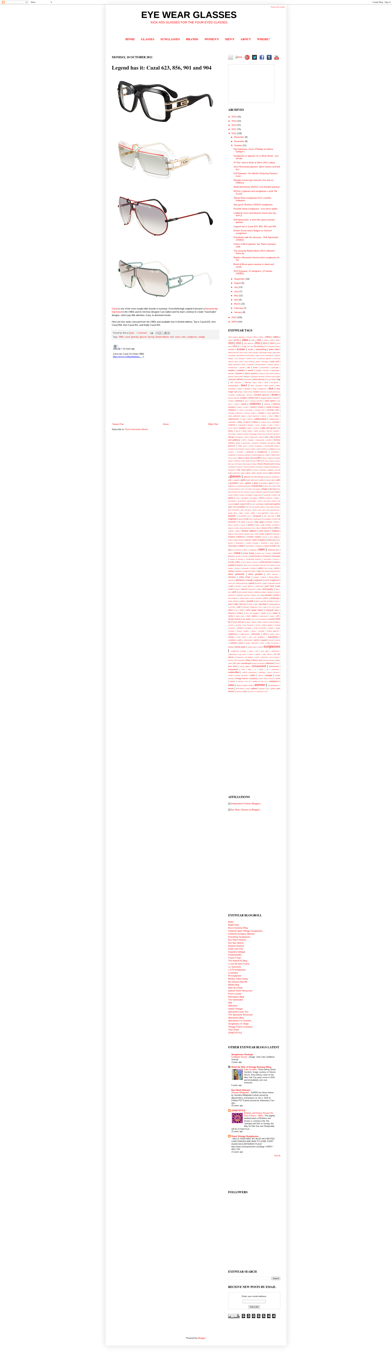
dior (266, 437)
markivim (264, 543)
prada (276, 595)
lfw (270, 528)
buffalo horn (253, 398)
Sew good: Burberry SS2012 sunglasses (253, 204)
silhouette (255, 634)
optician (231, 580)
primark (259, 598)
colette (249, 419)
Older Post (213, 424)
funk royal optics (244, 470)
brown (275, 394)
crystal (242, 428)
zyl (266, 691)
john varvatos (246, 510)
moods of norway (236, 559)
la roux (242, 522)
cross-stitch (232, 428)
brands (232, 395)
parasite (272, 583)
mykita (231, 565)
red (238, 607)
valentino (262, 672)
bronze (249, 395)
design (231, 437)
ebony (238, 443)
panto (251, 583)
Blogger (201, 1338)
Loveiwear (233, 973)
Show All (277, 1156)
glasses (143, 337)
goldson (262, 480)
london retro (249, 534)
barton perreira (251, 373)
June (236, 291)
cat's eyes (270, 400)
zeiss (245, 691)
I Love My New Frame (239, 964)
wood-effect (240, 688)
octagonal (246, 571)
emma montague (255, 446)
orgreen (258, 580)
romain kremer (234, 619)
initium (276, 498)
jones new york (259, 510)
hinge (264, 489)
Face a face (232, 458)
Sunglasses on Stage (238, 1023)
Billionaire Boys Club (253, 382)
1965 (230, 340)
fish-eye (231, 464)
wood (230, 688)
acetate (241, 349)
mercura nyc (273, 550)
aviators (241, 370)
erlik (258, 449)
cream (276, 425)
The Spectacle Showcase (240, 1014)
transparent (233, 669)
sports (256, 640)
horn (277, 492)
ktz (251, 519)
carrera (238, 400)
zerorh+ (252, 691)
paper (265, 583)
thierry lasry (257, 660)
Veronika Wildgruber (240, 1092)
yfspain (261, 688)
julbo (241, 513)
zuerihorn (259, 691)
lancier (276, 522)
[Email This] (156, 332)
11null (249, 337)
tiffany (278, 660)
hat (274, 486)
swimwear (275, 651)
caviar (236, 404)
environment (239, 449)
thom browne (269, 660)
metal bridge (248, 553)
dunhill (269, 440)
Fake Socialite (250, 1069)
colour (255, 422)
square (264, 640)
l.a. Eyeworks (234, 967)
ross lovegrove (261, 619)
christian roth (273, 410)
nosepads (245, 568)
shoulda (261, 631)
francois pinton (249, 467)
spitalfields (232, 640)
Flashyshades (235, 954)
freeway (259, 467)
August (237, 283)
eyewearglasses (258, 455)
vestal (230, 675)
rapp (255, 604)
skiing (230, 637)
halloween (232, 486)
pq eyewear (266, 595)
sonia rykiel (241, 637)
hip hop (151, 337)
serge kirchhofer (259, 628)
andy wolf (274, 361)
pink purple (242, 592)
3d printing (258, 346)
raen (230, 604)
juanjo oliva (232, 513)
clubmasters (233, 419)
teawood (239, 657)
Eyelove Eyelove (236, 946)
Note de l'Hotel (235, 988)
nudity (260, 568)
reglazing (253, 607)
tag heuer (242, 654)
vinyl (260, 678)
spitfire (239, 640)
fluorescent (269, 464)
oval (229, 583)
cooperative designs (245, 425)
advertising (261, 349)
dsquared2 (260, 440)
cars (246, 401)
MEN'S (229, 39)
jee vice (232, 507)
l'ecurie (274, 519)
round (271, 619)
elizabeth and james (267, 443)
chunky (261, 413)
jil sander (256, 507)
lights (238, 531)
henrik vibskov (234, 489)
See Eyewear (248, 625)
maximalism (249, 546)
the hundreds (240, 660)
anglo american (234, 364)
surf (256, 651)
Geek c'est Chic (235, 949)
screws (231, 625)
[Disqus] (165, 381)
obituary (239, 571)
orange (249, 580)
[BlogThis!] (159, 332)
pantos (258, 583)
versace (276, 672)
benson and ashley (273, 376)
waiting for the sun (260, 681)
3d (252, 346)
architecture (232, 367)
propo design (233, 601)
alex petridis (253, 352)
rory (252, 619)
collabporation (274, 419)
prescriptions (233, 598)
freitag (266, 467)
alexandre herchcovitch (245, 355)
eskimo (264, 449)
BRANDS (192, 39)
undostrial (275, 669)
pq (258, 595)
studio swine (252, 647)
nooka (237, 568)
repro (265, 607)
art (248, 367)
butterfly (276, 398)
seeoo (257, 625)
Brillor (231, 922)
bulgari (269, 398)
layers (243, 525)
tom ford (232, 666)
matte (241, 546)
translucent (274, 666)
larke (230, 525)
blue (271, 388)
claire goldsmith (273, 413)
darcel (238, 431)
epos (247, 449)
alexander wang (265, 352)
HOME (130, 39)
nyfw (270, 568)
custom (256, 428)
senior (240, 628)
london (240, 534)
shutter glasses (273, 631)
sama (265, 622)
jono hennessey (273, 510)
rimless (240, 613)
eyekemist (275, 452)
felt (243, 461)
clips (277, 416)
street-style (240, 647)
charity (261, 407)
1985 (253, 340)
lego (257, 525)
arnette (242, 367)
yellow (254, 688)
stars (262, 643)
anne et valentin (248, 364)
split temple (248, 640)
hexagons (257, 489)
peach (237, 589)
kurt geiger (267, 519)
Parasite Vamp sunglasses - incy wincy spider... (256, 208)
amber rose (251, 358)
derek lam (262, 434)
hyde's (274, 495)
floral (260, 464)
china (241, 410)
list (236, 534)
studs (260, 647)
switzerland (232, 654)
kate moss (274, 513)
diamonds (254, 437)
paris (231, 586)
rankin (250, 604)
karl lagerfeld (263, 513)
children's (232, 410)
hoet (252, 492)
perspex (252, 589)
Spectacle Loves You (238, 1012)
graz (241, 483)
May (236, 295)
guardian (264, 483)
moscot (276, 559)
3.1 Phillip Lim (244, 346)
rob (269, 613)
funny (256, 470)
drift (244, 440)
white (231, 685)
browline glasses (261, 395)
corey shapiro (261, 425)
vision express (269, 678)
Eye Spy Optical (235, 943)
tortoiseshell (259, 666)
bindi (266, 382)
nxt (266, 568)
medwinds (253, 550)
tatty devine (267, 654)
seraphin (248, 628)
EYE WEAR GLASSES (189, 15)
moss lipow (246, 562)
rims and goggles (252, 613)
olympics (232, 577)
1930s (254, 337)
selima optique (267, 625)
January (238, 312)
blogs (255, 389)
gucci (271, 483)
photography (268, 589)
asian (255, 367)
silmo (265, 634)
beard (277, 373)
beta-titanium (259, 379)
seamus (238, 625)
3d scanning (269, 346)
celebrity (267, 404)
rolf (277, 616)
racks (277, 601)
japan (236, 504)
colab (243, 419)
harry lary (267, 486)
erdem (253, 449)
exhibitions (272, 449)
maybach (259, 546)
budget (244, 398)
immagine (253, 498)
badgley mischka (262, 370)
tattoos (257, 654)
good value (271, 480)
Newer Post (118, 424)
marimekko (240, 543)
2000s (266, 340)
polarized (231, 595)
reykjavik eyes (272, 610)
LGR (275, 528)
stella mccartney (272, 643)
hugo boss (258, 495)
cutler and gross (268, 428)
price (252, 598)
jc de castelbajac (257, 504)
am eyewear (240, 358)
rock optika (252, 616)
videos (260, 675)
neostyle (255, 565)
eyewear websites (244, 455)
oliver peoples (255, 574)
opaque (256, 577)
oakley (231, 571)
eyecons (250, 452)
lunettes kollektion (236, 537)
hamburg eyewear (244, 486)
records (232, 607)
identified (245, 498)
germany (135, 337)
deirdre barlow (242, 434)
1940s (261, 337)
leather (251, 525)
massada (232, 546)
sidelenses (233, 634)
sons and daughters (257, 637)
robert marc (240, 616)
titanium (270, 663)
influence (269, 498)
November (239, 141)
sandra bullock (273, 622)
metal (237, 553)
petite (259, 589)
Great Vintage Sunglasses (244, 1136)
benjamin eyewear (258, 376)
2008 (272, 340)
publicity (242, 601)
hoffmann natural (262, 492)
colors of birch (243, 422)
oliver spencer (272, 574)
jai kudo (267, 501)
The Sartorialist (235, 999)
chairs (245, 407)
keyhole (232, 516)
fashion (270, 458)
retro (184, 337)
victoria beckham (241, 675)
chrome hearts (250, 413)
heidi (278, 486)
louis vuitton (265, 534)
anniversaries (261, 364)
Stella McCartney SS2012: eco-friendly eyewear (257, 187)
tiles (230, 663)
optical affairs (273, 577)
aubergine (275, 367)
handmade (257, 486)
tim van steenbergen (242, 663)
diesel (261, 437)
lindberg (275, 531)
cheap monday (272, 407)
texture (230, 660)
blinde (240, 389)
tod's (277, 663)
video (252, 675)
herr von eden (246, 489)
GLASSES (147, 39)
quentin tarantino (267, 601)
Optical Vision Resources (240, 990)
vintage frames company (246, 678)
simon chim (274, 634)
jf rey (249, 507)
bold (245, 392)
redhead (245, 607)
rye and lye (239, 622)
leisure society (233, 528)
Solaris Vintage (235, 1008)
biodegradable (233, 385)
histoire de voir (237, 492)
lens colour (256, 528)
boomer (264, 392)
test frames (274, 657)
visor (278, 678)
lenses (264, 528)
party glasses (248, 586)
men (172, 337)
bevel (268, 379)
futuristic (263, 470)
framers (240, 467)
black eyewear (256, 385)
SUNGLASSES (170, 39)
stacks (277, 640)
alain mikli (274, 349)
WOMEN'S (211, 39)
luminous (276, 534)
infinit (261, 498)
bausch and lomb (266, 373)
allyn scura (260, 355)
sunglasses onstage (238, 651)
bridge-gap (241, 395)
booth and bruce (274, 392)
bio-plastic (274, 382)
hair (277, 483)
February (239, 308)
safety (254, 622)
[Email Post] (151, 333)
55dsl (277, 346)
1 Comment (142, 333)
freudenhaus (274, 467)
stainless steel (236, 643)
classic (263, 416)
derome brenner (273, 434)
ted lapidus (249, 657)
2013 (234, 125)
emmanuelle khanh (271, 446)
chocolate (248, 410)
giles (243, 473)
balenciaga (275, 370)
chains (239, 407)
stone (230, 647)
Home (166, 424)
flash (240, 464)
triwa (243, 669)
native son (247, 565)
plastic (250, 592)
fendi (247, 461)
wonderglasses (273, 685)
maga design (238, 540)
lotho (257, 534)
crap (270, 425)
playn (264, 592)
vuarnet (240, 681)
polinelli (239, 595)
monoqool (276, 556)
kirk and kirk (269, 516)
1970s (236, 340)
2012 (234, 129)
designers (239, 437)
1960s (276, 337)
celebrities (255, 403)
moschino (267, 559)
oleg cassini (275, 571)
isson (260, 501)
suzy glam (265, 651)
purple (250, 601)
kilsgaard (257, 516)
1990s (259, 340)
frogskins (231, 470)
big (278, 379)
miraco (268, 553)
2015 (234, 116)
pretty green (244, 598)
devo (247, 437)
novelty (253, 568)
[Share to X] (162, 332)
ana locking (249, 361)
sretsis (271, 640)
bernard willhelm (236, 379)
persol (244, 589)
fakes (264, 458)
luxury (265, 537)
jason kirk (245, 504)
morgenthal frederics (254, 559)
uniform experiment (249, 672)
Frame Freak (234, 958)
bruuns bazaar (233, 398)
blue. (241, 392)
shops (253, 631)
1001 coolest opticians (236, 337)
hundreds (267, 495)
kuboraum (257, 519)
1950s (268, 337)
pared (278, 583)
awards (250, 370)
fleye (254, 464)
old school (265, 571)
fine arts (265, 461)
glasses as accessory (254, 477)
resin (277, 607)
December (239, 137)
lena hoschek (245, 528)
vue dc (247, 681)
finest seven (274, 461)
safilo (259, 622)
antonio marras (273, 364)
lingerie (230, 534)
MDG (245, 550)
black (244, 385)
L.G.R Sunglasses (237, 969)
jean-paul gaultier (272, 504)
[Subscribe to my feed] (239, 56)
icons (238, 498)
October (238, 145)
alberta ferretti (233, 352)
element (255, 443)
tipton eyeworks (259, 663)
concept (275, 422)
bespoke (248, 379)
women (259, 685)
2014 (234, 121)
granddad (234, 483)
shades (271, 628)
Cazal (115, 308)
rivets (263, 613)
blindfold (247, 389)
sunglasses (192, 337)
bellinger (247, 376)
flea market (247, 464)
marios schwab (252, 543)
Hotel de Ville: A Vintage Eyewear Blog (251, 1067)
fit (236, 464)
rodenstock (263, 616)
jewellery (242, 507)
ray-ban (262, 604)
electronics (246, 443)
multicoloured (265, 562)
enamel (231, 449)
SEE (230, 1002)
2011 (234, 133)
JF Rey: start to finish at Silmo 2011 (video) (254, 162)
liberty (231, 531)
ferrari (253, 461)
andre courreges (262, 361)
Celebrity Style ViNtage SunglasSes (245, 931)
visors (232, 681)
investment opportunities (247, 501)
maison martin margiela (255, 540)
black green (269, 385)
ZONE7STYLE (235, 1032)
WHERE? (263, 39)
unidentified (233, 672)
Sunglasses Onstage (242, 1054)
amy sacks (239, 361)
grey (256, 483)
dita (271, 437)
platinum (257, 592)
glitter (230, 480)
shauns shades (243, 631)
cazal (127, 337)
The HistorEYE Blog (237, 960)
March (237, 304)
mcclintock (238, 550)
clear (270, 416)
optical (263, 577)
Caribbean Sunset (239, 1057)
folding (277, 464)
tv (255, 669)
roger (272, 616)
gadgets (271, 470)
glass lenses (274, 473)
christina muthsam (235, 413)
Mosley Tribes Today (238, 978)
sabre (248, 622)
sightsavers (244, 634)
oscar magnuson (271, 580)
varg (269, 672)
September (239, 279)
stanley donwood (251, 643)
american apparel (264, 358)
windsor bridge (241, 685)
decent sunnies (273, 431)
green (248, 483)
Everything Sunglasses (239, 937)
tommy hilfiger (244, 666)
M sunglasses (234, 975)
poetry (277, 592)
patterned (259, 586)
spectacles (273, 637)
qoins (257, 601)
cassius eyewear (256, 401)
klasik (240, 519)
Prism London (235, 993)
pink (234, 592)
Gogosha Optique (236, 952)
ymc (267, 688)
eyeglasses (262, 452)
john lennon (275, 507)
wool (247, 688)
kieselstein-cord (245, 516)
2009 (234, 321)
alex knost (244, 352)
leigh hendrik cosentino (270, 525)
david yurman (259, 431)
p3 (233, 583)
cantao (230, 401)
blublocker (262, 389)
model (238, 556)
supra (251, 651)
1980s (121, 337)
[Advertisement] (240, 743)
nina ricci (263, 565)
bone (250, 392)
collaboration (260, 419)
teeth (257, 657)
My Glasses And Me (237, 982)
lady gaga (259, 522)
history (247, 492)
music (178, 337)
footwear (232, 467)
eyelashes (232, 455)
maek (230, 540)
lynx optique (274, 537)
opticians (239, 580)
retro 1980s (239, 610)
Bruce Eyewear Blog (238, 928)
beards (230, 376)
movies (255, 562)
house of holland (246, 495)
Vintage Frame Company (240, 1026)
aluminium (269, 355)
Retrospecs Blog (236, 997)
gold (243, 480)
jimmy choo (265, 507)
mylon (239, 565)
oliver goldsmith (236, 574)
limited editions (162, 337)
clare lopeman (253, 416)
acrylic (251, 349)
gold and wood (252, 480)
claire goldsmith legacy (237, 416)
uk (267, 669)
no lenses (271, 565)
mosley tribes (234, 562)
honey (271, 492)
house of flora (233, 495)
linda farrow (264, 531)
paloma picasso (242, 583)
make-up (271, 540)
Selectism (232, 1005)
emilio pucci (242, 446)
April (236, 299)
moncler (245, 556)
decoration (232, 434)
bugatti (263, 398)
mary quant (274, 543)
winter (251, 685)
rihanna (231, 613)
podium (270, 592)
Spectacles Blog (236, 1017)
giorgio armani (262, 473)
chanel (253, 407)
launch (236, 525)
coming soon (265, 422)
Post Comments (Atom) (136, 429)
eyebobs (240, 452)
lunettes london (254, 537)
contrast (231, 425)
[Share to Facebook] (165, 332)
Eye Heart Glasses (237, 940)
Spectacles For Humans (239, 1020)
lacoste (250, 522)
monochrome (255, 556)
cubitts (249, 428)
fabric (268, 455)
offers (254, 571)
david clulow (247, 431)
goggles (236, 480)
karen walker (250, 513)
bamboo (239, 373)
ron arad (246, 619)
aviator (231, 370)
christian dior (260, 410)
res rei (271, 607)
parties (238, 586)
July (236, 287)
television (264, 657)
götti (278, 480)
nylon (276, 568)
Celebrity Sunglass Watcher (241, 934)
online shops (245, 577)
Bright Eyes (233, 925)
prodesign (274, 598)
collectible (231, 422)
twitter (261, 669)
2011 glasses (248, 343)
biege (274, 379)
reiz (260, 607)
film (258, 461)
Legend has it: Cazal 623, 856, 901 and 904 (255, 226)
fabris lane (275, 455)
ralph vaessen (240, 604)
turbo (250, 669)
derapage (253, 434)
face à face (244, 458)
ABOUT (245, 39)
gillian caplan (251, 473)
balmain (231, 373)
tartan (251, 654)
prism (265, 598)
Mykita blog (233, 984)
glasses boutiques (272, 477)
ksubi (246, 519)
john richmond (233, 510)
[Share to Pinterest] (168, 332)
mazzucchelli (270, 546)
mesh (230, 553)
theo (248, 660)
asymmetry (264, 367)
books (256, 392)
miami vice (260, 553)
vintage (201, 337)
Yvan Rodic (233, 1029)
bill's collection (236, 382)
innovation (232, 501)
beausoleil (238, 376)
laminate (269, 522)
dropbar (251, 440)
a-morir (231, 349)
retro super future (254, 610)
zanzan (238, 691)
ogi (258, 571)
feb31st (237, 461)
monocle (266, 556)
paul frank (269, 586)
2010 (234, 317)
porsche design (250, 595)
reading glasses (274, 604)
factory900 (256, 458)
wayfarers (274, 681)
